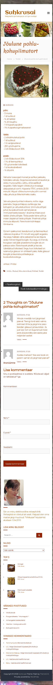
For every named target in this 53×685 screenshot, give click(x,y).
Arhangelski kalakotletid (15, 620)
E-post (7, 432)
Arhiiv (9, 271)
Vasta (19, 339)
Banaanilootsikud (24, 643)
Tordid (18, 59)
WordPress (34, 677)
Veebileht (7, 447)
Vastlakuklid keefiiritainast (19, 659)
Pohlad (35, 271)
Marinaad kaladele (25, 590)
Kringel (20, 564)
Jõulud (15, 271)
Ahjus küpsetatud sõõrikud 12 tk (30, 577)
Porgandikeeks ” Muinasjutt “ (17, 616)
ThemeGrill (44, 674)
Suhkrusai (20, 13)
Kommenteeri (10, 386)
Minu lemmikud (25, 271)
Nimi (6, 418)
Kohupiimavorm (12, 628)
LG (4, 326)
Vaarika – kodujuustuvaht (16, 624)
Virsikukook (10, 613)
